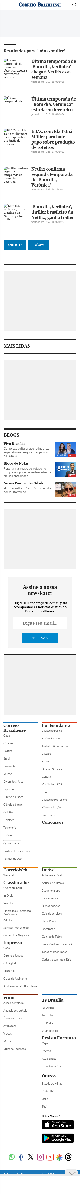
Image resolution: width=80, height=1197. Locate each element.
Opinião (8, 812)
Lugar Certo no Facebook (57, 944)
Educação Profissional (55, 799)
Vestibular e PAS (52, 784)
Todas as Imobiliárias (54, 952)
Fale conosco (49, 815)
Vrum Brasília (50, 1030)
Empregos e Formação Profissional (17, 912)
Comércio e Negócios (16, 935)
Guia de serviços (52, 913)
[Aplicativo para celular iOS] (58, 1125)
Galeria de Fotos (52, 936)
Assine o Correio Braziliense (20, 986)
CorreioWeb (15, 870)
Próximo (39, 245)
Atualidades (49, 1058)
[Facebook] (21, 1157)
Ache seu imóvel (52, 875)
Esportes (8, 789)
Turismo (8, 835)
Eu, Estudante (56, 725)
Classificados (16, 882)
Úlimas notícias (51, 906)
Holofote (8, 820)
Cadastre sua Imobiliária (56, 959)
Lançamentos (50, 898)
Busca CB (9, 971)
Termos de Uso (12, 858)
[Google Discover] (59, 1157)
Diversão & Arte (13, 781)
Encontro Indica (51, 1066)
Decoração (48, 929)
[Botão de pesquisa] (74, 5)
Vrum (9, 997)
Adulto (7, 920)
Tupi (44, 1106)
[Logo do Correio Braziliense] (40, 4)
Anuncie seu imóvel (53, 883)
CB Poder (47, 1023)
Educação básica (52, 730)
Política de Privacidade (17, 851)
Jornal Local (49, 1015)
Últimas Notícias (52, 769)
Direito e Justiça (13, 797)
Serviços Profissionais (16, 927)
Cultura (46, 776)
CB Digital (9, 963)
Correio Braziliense (14, 728)
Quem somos (11, 843)
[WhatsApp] (11, 1157)
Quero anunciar (12, 887)
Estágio (46, 753)
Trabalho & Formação (55, 746)
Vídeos (7, 1033)
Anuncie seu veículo (15, 1010)
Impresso (12, 942)
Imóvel (49, 870)
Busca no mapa (51, 890)
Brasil (6, 758)
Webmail (8, 875)
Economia (9, 766)
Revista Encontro (59, 1038)
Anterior (15, 245)
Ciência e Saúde (13, 804)
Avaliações (9, 1025)
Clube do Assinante (15, 978)
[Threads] (68, 1157)
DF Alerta (48, 1007)
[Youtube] (50, 1157)
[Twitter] (31, 1157)
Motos (7, 1041)
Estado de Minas (52, 1083)
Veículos (8, 903)
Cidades (8, 743)
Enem (45, 761)
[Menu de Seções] (6, 5)
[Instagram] (40, 1157)
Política (7, 751)
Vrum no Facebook (14, 1048)
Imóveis (8, 895)
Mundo (7, 774)
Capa (6, 735)
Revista (46, 1051)
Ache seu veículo (13, 1002)
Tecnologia (9, 827)
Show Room (49, 921)
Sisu (44, 792)
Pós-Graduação (51, 807)
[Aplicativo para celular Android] (58, 1138)
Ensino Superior (51, 738)
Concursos (52, 822)
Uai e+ (46, 1099)
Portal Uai (48, 1091)
